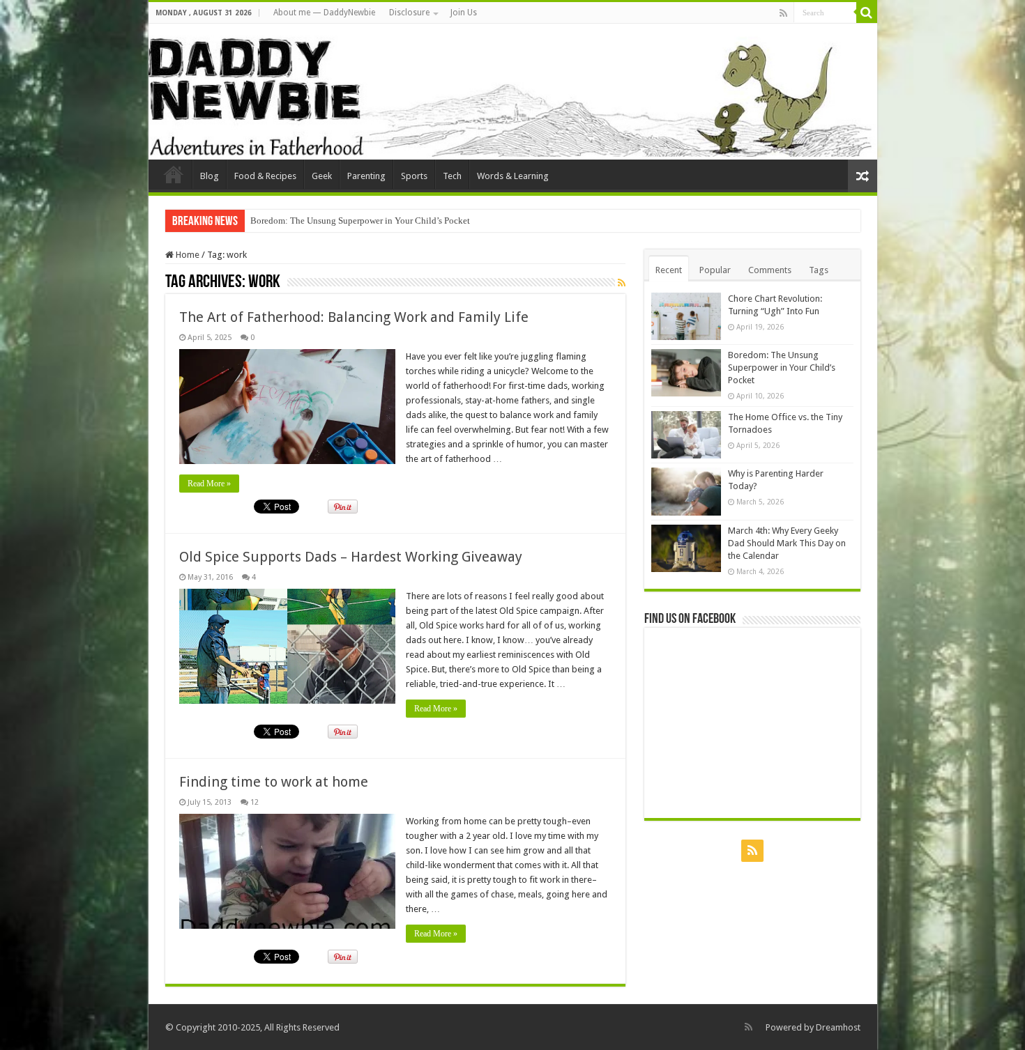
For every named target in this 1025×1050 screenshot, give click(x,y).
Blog (209, 176)
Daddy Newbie (173, 174)
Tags (818, 270)
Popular (715, 270)
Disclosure (409, 12)
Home (186, 254)
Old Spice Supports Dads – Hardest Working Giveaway (350, 556)
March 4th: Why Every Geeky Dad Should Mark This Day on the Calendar (787, 543)
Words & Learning (513, 176)
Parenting (366, 176)
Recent (668, 270)
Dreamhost (838, 1027)
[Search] (866, 12)
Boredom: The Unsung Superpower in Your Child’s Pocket (360, 220)
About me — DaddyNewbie (324, 12)
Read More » (209, 483)
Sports (414, 176)
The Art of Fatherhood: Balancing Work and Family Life (354, 317)
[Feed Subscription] (621, 282)
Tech (452, 176)
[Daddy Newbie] (513, 92)
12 (254, 802)
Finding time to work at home (273, 781)
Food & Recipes (265, 176)
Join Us (463, 12)
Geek (322, 176)
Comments (769, 270)
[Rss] (783, 13)
